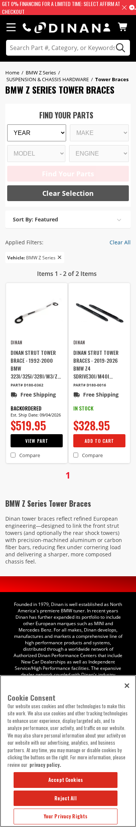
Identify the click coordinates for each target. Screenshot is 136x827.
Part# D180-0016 (89, 385)
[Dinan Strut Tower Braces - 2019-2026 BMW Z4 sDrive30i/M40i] (99, 313)
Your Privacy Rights (65, 816)
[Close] (127, 685)
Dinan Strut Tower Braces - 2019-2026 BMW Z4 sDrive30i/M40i (96, 364)
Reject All (65, 798)
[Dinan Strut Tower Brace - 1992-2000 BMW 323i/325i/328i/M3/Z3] (37, 313)
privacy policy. (45, 764)
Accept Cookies (65, 779)
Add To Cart (99, 441)
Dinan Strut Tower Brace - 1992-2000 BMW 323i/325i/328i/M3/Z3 (35, 364)
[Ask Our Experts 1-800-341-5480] (27, 27)
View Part (36, 441)
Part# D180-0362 (27, 385)
